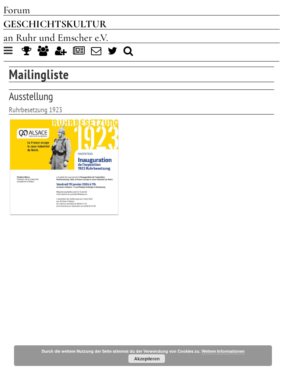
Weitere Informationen (223, 351)
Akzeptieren (147, 358)
